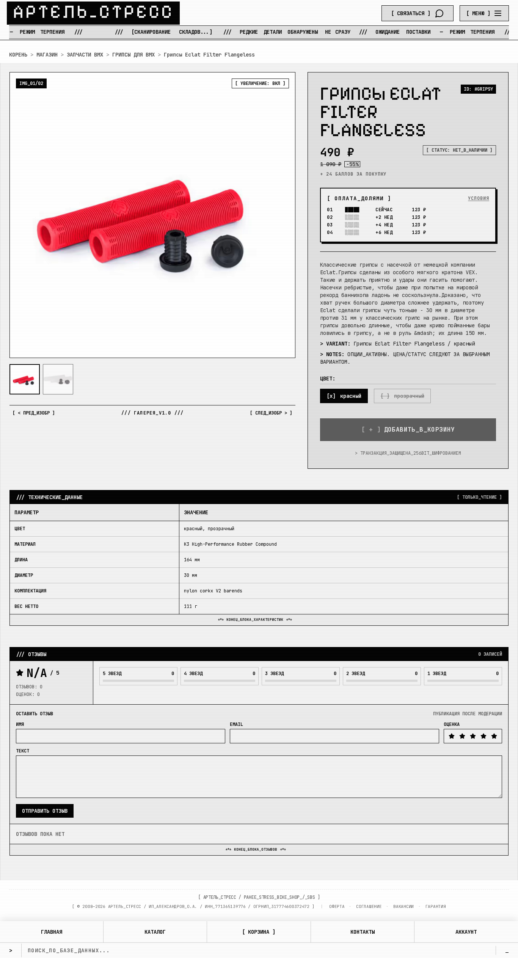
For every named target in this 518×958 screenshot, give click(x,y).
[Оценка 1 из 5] (451, 736)
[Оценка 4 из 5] (483, 736)
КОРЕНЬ (18, 54)
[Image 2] (58, 379)
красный (350, 396)
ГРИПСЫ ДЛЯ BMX (133, 54)
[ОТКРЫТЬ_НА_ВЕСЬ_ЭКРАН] (152, 215)
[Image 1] (24, 379)
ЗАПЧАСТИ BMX (85, 54)
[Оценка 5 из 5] (494, 736)
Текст (22, 751)
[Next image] (283, 215)
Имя (20, 724)
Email (236, 724)
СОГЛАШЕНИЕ (368, 906)
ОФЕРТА (336, 906)
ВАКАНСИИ (403, 906)
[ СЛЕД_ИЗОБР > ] (271, 413)
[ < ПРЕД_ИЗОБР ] (34, 413)
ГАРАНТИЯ (435, 906)
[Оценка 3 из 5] (472, 736)
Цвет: (327, 378)
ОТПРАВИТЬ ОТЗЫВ (44, 810)
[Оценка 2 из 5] (462, 736)
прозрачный (409, 396)
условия (478, 198)
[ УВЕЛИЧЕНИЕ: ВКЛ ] (260, 83)
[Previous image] (21, 215)
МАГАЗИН (47, 54)
